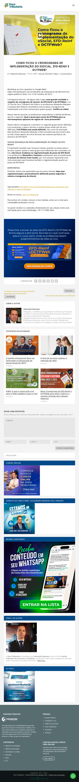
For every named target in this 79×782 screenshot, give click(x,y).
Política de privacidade (57, 775)
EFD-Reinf (48, 73)
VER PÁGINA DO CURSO (39, 266)
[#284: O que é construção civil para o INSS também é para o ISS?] (22, 378)
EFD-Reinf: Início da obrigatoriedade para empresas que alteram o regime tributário (38, 188)
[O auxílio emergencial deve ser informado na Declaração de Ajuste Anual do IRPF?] (22, 345)
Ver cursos (48, 758)
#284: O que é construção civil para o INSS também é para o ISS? (22, 392)
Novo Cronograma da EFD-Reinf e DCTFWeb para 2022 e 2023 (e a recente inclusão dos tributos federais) (56, 395)
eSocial (41, 73)
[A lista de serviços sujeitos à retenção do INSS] (57, 345)
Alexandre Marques (18, 73)
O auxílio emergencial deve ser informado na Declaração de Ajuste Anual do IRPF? (20, 360)
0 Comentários (66, 73)
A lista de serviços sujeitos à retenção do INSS (54, 359)
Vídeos (56, 73)
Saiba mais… (41, 661)
